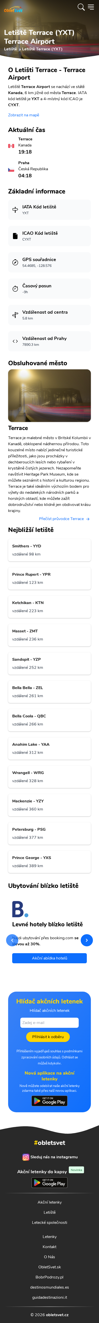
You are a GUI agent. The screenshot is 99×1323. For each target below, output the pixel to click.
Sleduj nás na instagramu (54, 1157)
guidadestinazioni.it (49, 1297)
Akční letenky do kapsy (49, 1171)
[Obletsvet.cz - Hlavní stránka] (13, 7)
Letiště (50, 1212)
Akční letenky (50, 1202)
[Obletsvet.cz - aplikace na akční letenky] (49, 1101)
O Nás (49, 1257)
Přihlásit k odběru (48, 1037)
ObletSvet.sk (49, 1267)
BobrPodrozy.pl (49, 1277)
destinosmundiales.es (49, 1287)
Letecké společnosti (49, 1222)
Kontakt (49, 1247)
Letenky (50, 1237)
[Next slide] (87, 940)
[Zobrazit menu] (91, 7)
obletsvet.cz (57, 1315)
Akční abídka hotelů (49, 958)
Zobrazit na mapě (23, 115)
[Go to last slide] (12, 940)
